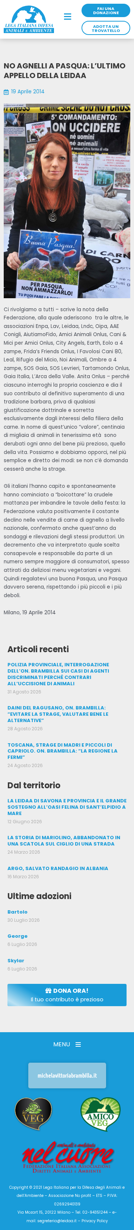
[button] (67, 17)
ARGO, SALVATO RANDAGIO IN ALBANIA (57, 868)
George (17, 936)
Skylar (15, 960)
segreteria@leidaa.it (57, 1221)
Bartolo (17, 911)
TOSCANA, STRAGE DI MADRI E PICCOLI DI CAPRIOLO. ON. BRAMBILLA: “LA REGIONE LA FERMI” (62, 751)
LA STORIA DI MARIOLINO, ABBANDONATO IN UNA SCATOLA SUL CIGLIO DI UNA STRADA (63, 840)
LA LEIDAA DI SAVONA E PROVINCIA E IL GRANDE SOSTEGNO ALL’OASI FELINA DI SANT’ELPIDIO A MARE (67, 807)
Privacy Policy (95, 1221)
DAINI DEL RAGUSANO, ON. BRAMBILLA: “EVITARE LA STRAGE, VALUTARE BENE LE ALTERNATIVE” (57, 714)
